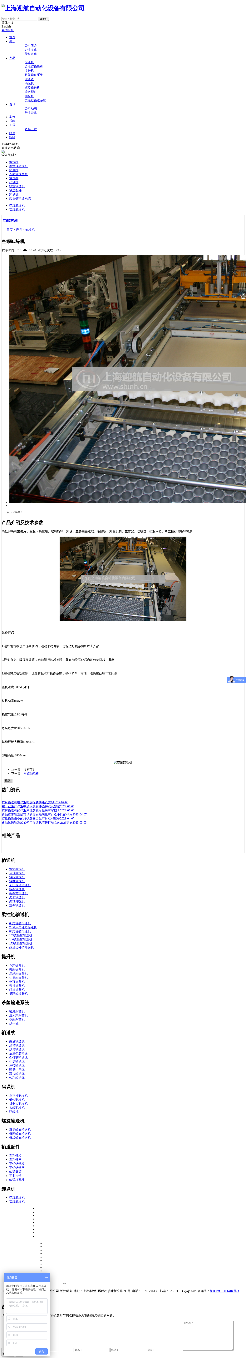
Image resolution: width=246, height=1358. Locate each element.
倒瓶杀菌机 (17, 1019)
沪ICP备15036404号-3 (224, 1291)
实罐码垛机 (17, 1107)
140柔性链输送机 (20, 939)
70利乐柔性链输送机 (23, 927)
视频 (12, 121)
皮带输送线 (17, 1065)
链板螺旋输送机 (20, 1137)
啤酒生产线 (17, 1069)
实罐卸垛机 (17, 209)
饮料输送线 (17, 1077)
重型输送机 (17, 905)
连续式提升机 (18, 973)
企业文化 (31, 49)
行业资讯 (31, 112)
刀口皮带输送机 (20, 885)
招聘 (12, 137)
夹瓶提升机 (17, 969)
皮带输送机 (17, 873)
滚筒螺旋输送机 (20, 1129)
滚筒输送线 (17, 1045)
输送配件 (31, 91)
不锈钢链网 (17, 1167)
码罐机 (13, 1111)
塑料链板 (15, 1155)
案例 (12, 116)
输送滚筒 (15, 1171)
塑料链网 (15, 1159)
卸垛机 (29, 96)
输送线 (29, 79)
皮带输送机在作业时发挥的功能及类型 (35, 802)
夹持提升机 (17, 985)
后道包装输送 (18, 1053)
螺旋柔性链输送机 (21, 947)
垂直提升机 (17, 981)
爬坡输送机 (17, 897)
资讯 (12, 104)
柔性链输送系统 (35, 100)
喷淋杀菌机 (17, 1011)
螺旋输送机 (32, 87)
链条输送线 (17, 889)
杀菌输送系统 (34, 75)
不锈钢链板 (17, 1163)
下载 (12, 125)
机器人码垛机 (18, 1103)
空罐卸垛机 (17, 205)
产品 (12, 58)
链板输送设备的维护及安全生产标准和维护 (38, 818)
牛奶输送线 (17, 1061)
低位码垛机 (17, 1099)
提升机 (29, 70)
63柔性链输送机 (20, 923)
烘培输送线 (17, 1049)
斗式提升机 (17, 965)
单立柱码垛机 (18, 1095)
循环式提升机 (18, 993)
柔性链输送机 (34, 66)
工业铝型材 (54, 1284)
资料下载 (31, 129)
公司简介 (31, 45)
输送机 (29, 62)
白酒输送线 (17, 1041)
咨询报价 (8, 30)
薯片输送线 (17, 1073)
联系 (12, 133)
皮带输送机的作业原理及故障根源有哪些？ (38, 810)
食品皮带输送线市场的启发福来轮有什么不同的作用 (44, 814)
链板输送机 (17, 877)
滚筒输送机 (17, 869)
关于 (12, 41)
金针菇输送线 (18, 1057)
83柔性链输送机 (20, 931)
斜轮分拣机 (17, 901)
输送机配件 (17, 1179)
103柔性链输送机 (20, 935)
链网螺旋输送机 (20, 1133)
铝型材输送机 (18, 893)
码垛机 (29, 83)
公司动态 (31, 108)
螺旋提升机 (17, 989)
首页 (12, 37)
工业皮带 (15, 1175)
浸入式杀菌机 (18, 1015)
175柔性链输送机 (20, 943)
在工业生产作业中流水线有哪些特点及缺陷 (38, 806)
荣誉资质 (31, 54)
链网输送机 (17, 881)
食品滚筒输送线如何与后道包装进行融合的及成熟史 (44, 822)
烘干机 (13, 1023)
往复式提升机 (18, 977)
